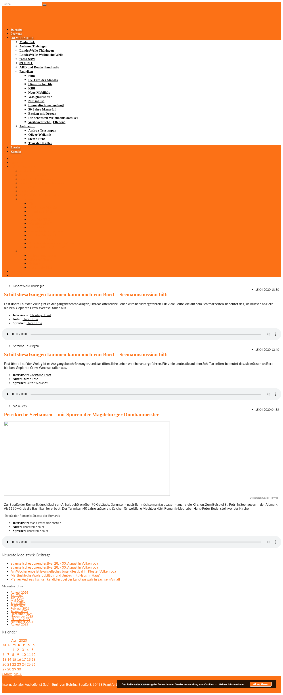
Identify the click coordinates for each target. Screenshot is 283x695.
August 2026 (19, 592)
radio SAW (27, 59)
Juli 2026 (17, 595)
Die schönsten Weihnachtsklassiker (53, 118)
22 (14, 664)
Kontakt (16, 151)
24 (24, 664)
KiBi (31, 88)
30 (19, 669)
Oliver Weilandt (39, 134)
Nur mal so (36, 101)
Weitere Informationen (232, 684)
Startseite (16, 29)
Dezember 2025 (22, 614)
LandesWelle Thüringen (36, 50)
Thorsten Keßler (40, 143)
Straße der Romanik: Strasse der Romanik (32, 515)
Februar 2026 (20, 608)
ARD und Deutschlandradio (39, 67)
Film (31, 75)
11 (29, 654)
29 (14, 669)
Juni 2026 (17, 598)
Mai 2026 (17, 600)
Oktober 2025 (20, 619)
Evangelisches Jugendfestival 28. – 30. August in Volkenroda (54, 563)
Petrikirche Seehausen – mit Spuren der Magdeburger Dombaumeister (81, 414)
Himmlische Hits (40, 84)
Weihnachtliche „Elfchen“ (46, 122)
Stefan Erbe (36, 139)
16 (19, 659)
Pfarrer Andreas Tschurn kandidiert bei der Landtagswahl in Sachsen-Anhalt (65, 579)
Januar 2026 (19, 611)
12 (34, 654)
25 (29, 664)
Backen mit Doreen (42, 113)
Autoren (25, 126)
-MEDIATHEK (22, 38)
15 (14, 659)
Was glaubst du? (40, 97)
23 (19, 664)
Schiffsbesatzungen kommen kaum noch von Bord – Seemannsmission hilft (86, 294)
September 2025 (22, 621)
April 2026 (18, 603)
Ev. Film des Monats (43, 80)
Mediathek (27, 42)
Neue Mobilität (39, 92)
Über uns (16, 33)
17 (24, 659)
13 (4, 659)
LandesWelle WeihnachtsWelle (41, 54)
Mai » (18, 674)
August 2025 (19, 624)
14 (9, 659)
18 (29, 659)
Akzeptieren (260, 684)
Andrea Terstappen (42, 130)
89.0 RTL (26, 63)
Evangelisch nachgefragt (46, 105)
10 (24, 654)
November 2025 (22, 616)
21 (9, 664)
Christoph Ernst (40, 315)
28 (9, 669)
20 (4, 664)
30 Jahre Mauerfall (42, 109)
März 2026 (18, 606)
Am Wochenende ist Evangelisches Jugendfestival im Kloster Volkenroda (63, 571)
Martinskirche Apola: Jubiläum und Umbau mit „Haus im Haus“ (55, 575)
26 (34, 664)
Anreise (15, 147)
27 (4, 669)
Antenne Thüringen (33, 46)
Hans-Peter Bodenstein (45, 523)
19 (34, 659)
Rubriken (26, 71)
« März (7, 674)
